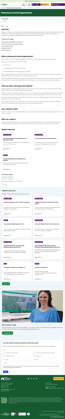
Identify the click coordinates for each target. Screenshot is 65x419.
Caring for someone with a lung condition (45, 352)
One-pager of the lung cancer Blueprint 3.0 (14, 267)
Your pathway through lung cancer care (14, 224)
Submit (5, 371)
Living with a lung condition (12, 352)
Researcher (38, 356)
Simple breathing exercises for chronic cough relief (17, 202)
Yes (4, 178)
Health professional (10, 356)
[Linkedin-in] (33, 378)
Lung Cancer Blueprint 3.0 (41, 267)
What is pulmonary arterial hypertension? (12, 42)
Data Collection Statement (14, 367)
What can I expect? (6, 48)
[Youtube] (28, 378)
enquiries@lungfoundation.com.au (56, 388)
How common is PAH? (7, 46)
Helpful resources (6, 50)
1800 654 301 (31, 1)
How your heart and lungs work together (12, 44)
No (10, 178)
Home (4, 8)
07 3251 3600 (52, 386)
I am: (4, 350)
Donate (45, 4)
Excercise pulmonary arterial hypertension (45, 138)
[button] (29, 4)
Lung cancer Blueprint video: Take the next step (47, 224)
